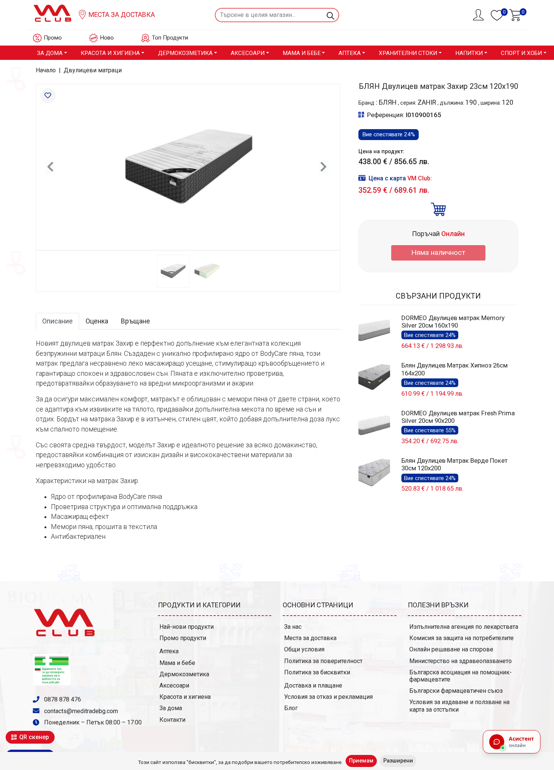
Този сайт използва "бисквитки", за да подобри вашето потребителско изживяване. (240, 762)
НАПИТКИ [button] (469, 53)
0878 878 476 (62, 699)
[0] (515, 14)
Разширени (398, 761)
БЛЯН (388, 102)
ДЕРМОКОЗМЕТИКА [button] (185, 53)
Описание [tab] (57, 321)
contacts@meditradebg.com (81, 711)
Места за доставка (121, 14)
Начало (46, 70)
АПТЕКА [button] (349, 53)
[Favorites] (47, 95)
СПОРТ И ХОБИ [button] (521, 53)
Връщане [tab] (135, 321)
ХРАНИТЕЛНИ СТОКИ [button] (408, 53)
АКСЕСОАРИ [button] (248, 53)
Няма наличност (438, 252)
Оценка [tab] (97, 321)
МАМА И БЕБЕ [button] (302, 53)
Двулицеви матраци (93, 70)
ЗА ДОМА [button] (50, 53)
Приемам (361, 761)
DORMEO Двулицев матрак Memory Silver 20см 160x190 (453, 321)
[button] (50, 167)
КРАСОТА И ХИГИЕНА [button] (110, 53)
